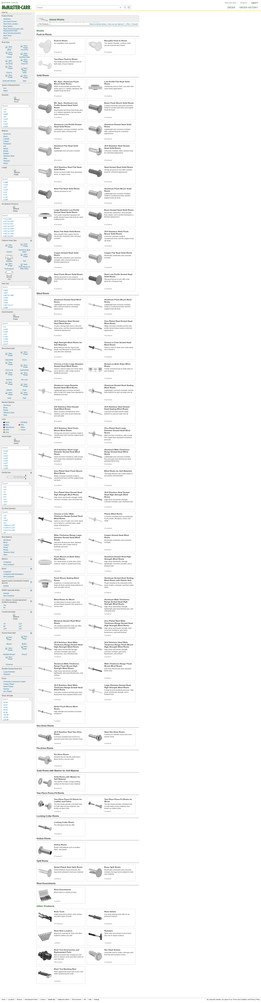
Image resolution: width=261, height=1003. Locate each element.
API (85, 999)
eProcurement (76, 999)
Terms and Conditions (240, 999)
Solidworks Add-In (63, 999)
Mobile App (51, 999)
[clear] (120, 7)
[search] (30, 106)
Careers (43, 999)
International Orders (31, 999)
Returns (19, 999)
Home (4, 999)
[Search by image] (128, 7)
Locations (11, 999)
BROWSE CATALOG (10, 2)
